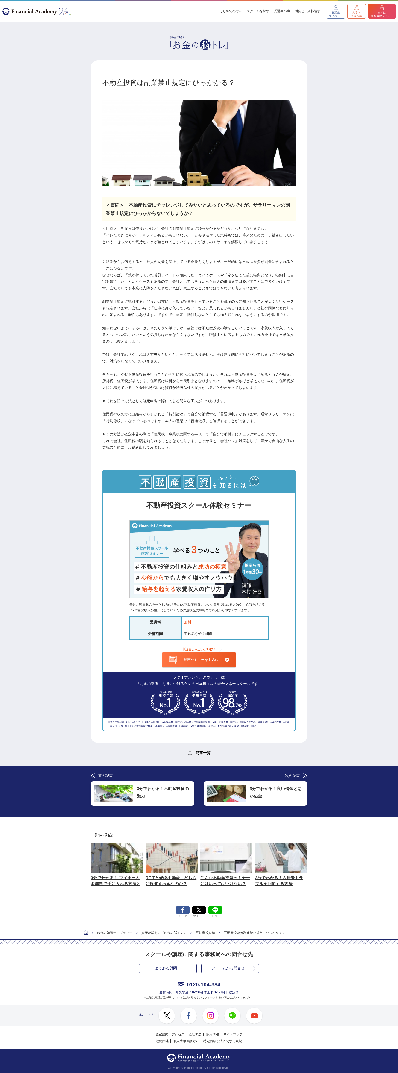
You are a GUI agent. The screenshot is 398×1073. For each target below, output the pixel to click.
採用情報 (212, 1034)
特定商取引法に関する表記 (222, 1041)
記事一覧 (203, 753)
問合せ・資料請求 (307, 11)
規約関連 (162, 1041)
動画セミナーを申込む (201, 660)
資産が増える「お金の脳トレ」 (164, 933)
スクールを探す (258, 11)
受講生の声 (282, 11)
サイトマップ (233, 1034)
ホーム (86, 933)
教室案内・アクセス (169, 1034)
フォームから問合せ (228, 968)
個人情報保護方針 (186, 1041)
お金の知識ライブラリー (114, 933)
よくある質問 (166, 968)
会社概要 (195, 1034)
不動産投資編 (205, 933)
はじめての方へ (230, 11)
